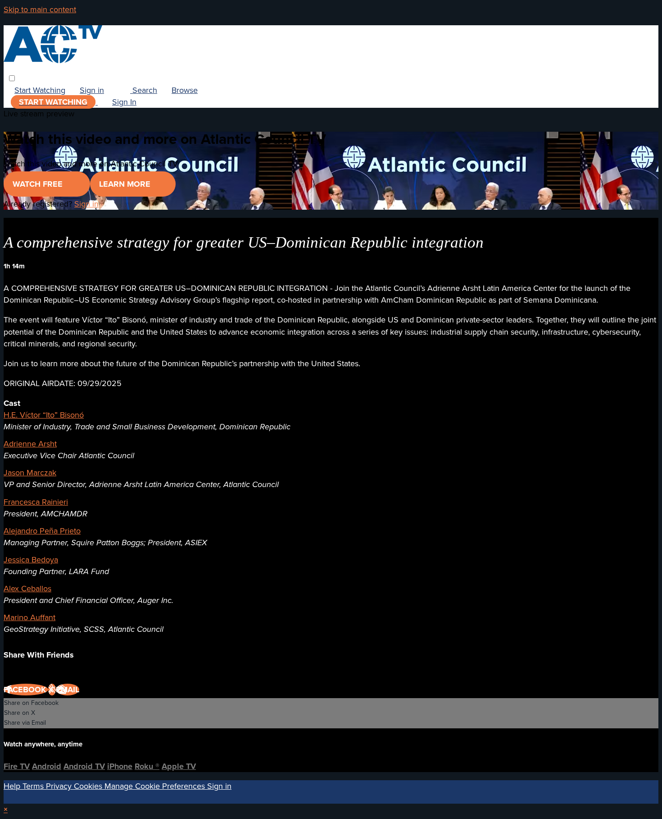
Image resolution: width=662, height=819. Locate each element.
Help (13, 786)
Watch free (39, 184)
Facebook (26, 689)
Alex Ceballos (27, 588)
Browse (185, 90)
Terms (34, 786)
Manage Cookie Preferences (155, 786)
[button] (12, 78)
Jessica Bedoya (31, 560)
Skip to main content (40, 9)
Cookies (89, 786)
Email (67, 689)
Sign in (92, 90)
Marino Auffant (29, 617)
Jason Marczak (30, 473)
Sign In (124, 102)
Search (143, 90)
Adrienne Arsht (30, 444)
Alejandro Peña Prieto (42, 531)
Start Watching (39, 90)
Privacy (60, 786)
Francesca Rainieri (36, 502)
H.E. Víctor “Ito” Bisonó (44, 415)
